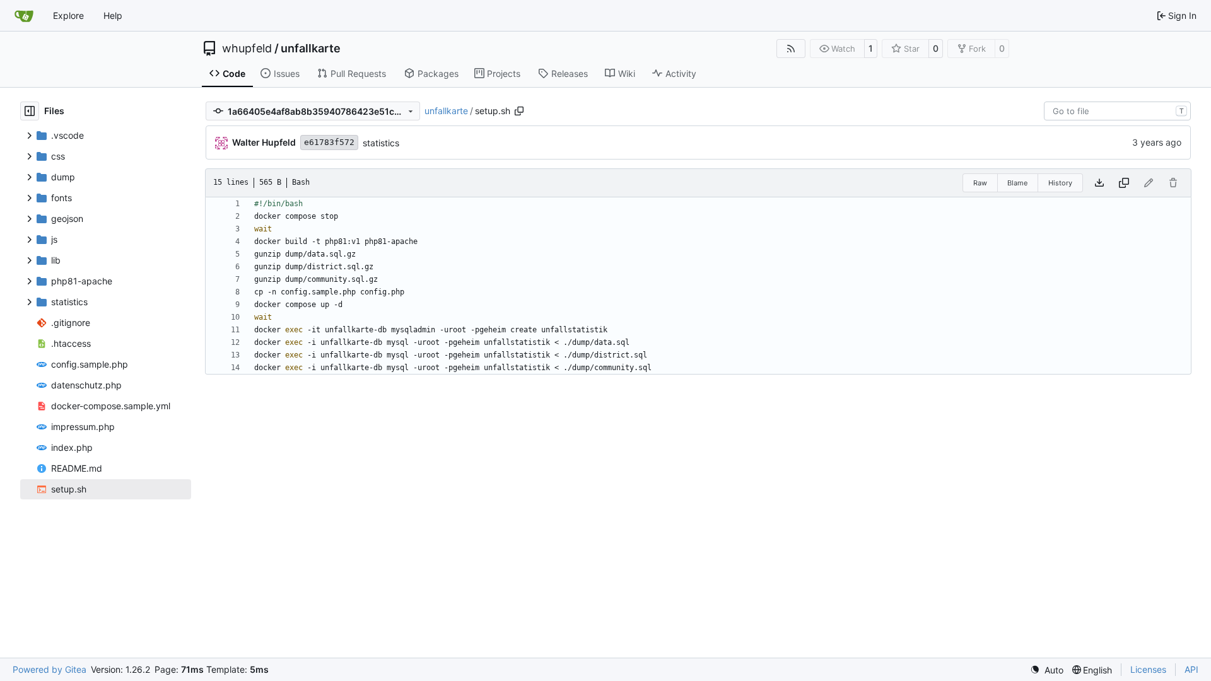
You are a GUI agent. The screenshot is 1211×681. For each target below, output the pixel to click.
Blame (1017, 182)
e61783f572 (329, 142)
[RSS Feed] (790, 48)
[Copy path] (519, 111)
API (1191, 669)
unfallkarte (311, 48)
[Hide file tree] (29, 111)
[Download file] (1099, 183)
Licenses (1148, 669)
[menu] (1046, 670)
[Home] (24, 15)
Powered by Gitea (49, 669)
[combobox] (1117, 111)
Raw (980, 182)
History (1060, 182)
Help (112, 15)
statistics (381, 142)
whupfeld (247, 48)
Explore (68, 15)
